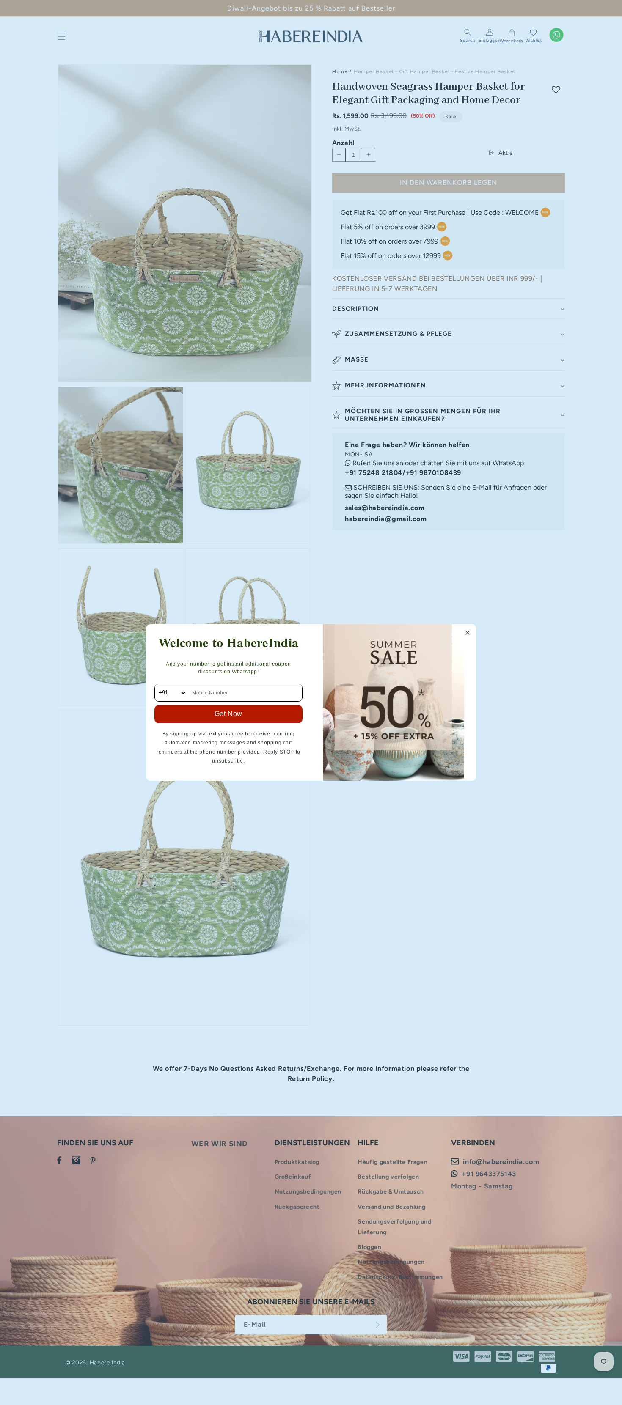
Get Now (228, 713)
